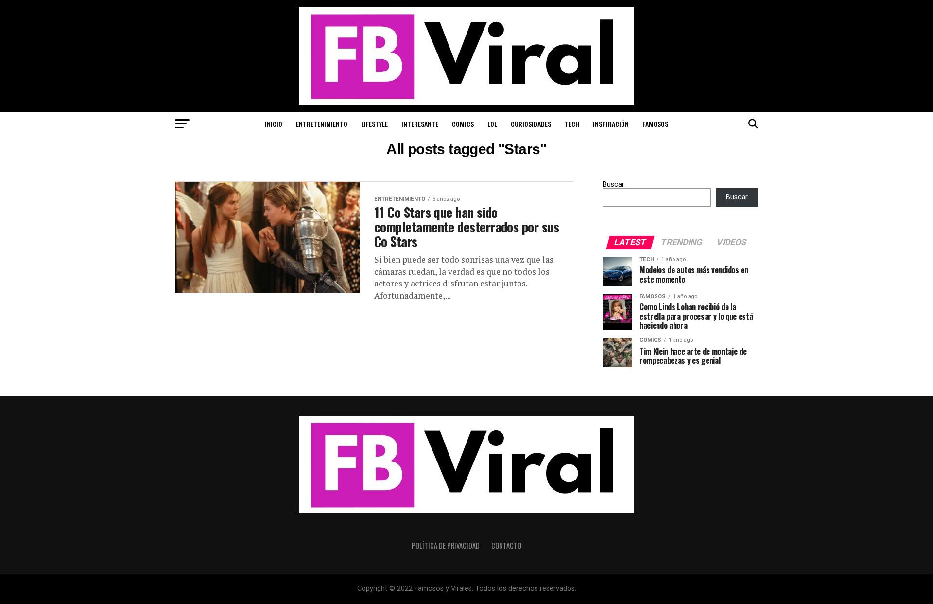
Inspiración (611, 124)
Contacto (506, 545)
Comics (463, 124)
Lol (492, 124)
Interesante (419, 124)
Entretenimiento (321, 124)
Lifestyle (374, 124)
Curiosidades (531, 124)
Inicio (273, 124)
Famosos (655, 124)
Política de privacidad (446, 545)
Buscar (613, 184)
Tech (572, 124)
